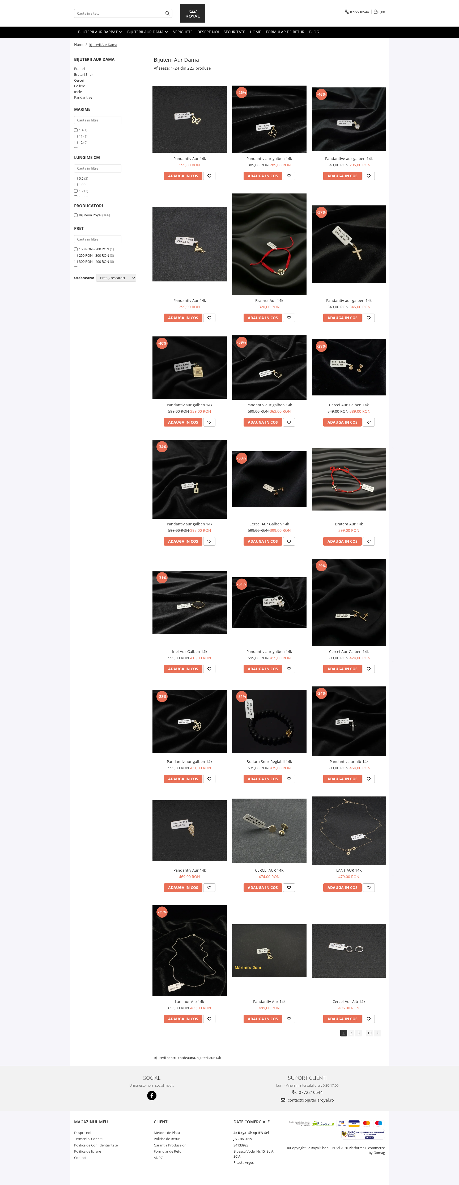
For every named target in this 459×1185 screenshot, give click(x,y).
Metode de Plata (167, 1132)
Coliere (79, 85)
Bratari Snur (83, 74)
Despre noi (208, 31)
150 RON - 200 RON (94, 249)
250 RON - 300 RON (94, 255)
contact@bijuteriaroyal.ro (310, 1100)
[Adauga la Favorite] (209, 176)
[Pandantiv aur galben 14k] (269, 119)
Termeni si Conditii (88, 1138)
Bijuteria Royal (90, 215)
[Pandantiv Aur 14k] (189, 119)
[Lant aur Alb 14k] (189, 950)
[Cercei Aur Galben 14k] (349, 367)
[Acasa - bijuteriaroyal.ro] (206, 13)
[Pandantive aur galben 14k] (349, 119)
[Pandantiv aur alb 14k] (349, 721)
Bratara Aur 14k (269, 300)
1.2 (81, 190)
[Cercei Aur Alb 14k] (349, 951)
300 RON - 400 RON (94, 261)
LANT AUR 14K (349, 870)
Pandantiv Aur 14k (189, 158)
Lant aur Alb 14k (189, 1001)
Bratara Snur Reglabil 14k (269, 761)
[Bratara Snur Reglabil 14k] (269, 721)
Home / (81, 44)
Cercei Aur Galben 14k (349, 404)
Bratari (79, 68)
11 (81, 136)
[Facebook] (151, 1095)
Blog (314, 31)
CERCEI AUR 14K (269, 870)
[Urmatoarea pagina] (377, 1033)
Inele (78, 91)
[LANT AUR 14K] (349, 830)
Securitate (234, 31)
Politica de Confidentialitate (96, 1145)
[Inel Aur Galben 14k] (189, 602)
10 (81, 130)
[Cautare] (167, 13)
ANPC (158, 1157)
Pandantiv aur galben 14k (269, 158)
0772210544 (310, 1092)
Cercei (79, 80)
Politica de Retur (167, 1138)
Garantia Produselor (170, 1145)
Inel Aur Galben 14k (189, 651)
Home (255, 31)
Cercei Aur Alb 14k (349, 1001)
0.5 (81, 178)
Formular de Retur (285, 31)
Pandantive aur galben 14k (349, 158)
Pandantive (83, 97)
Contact (80, 1157)
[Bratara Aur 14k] (269, 244)
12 (81, 142)
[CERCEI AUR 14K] (269, 831)
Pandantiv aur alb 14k (349, 761)
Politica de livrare (87, 1151)
